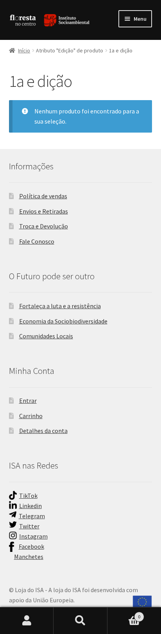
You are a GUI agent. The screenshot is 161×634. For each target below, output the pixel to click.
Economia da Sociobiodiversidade (63, 321)
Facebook (31, 546)
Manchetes (28, 556)
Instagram (33, 536)
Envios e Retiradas (43, 211)
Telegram (32, 516)
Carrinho (31, 416)
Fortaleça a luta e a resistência (60, 306)
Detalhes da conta (43, 431)
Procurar (80, 620)
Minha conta (27, 620)
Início (24, 50)
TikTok (28, 495)
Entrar (28, 400)
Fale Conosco (36, 241)
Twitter (29, 526)
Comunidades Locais (46, 336)
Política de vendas (43, 196)
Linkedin (30, 506)
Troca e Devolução (43, 226)
